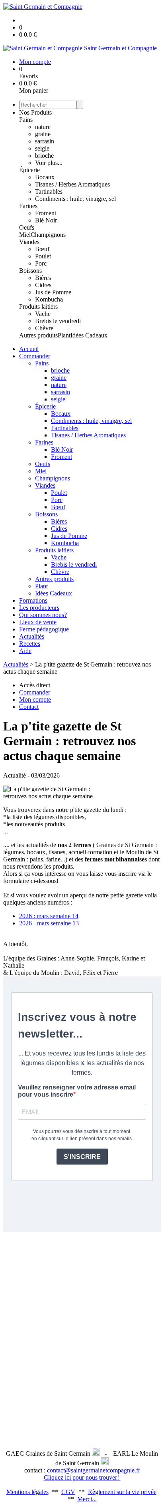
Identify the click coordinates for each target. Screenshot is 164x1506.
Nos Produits (35, 112)
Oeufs (26, 227)
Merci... (87, 1499)
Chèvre (44, 328)
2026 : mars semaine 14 (48, 916)
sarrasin (44, 141)
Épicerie (29, 170)
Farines (28, 205)
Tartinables (48, 191)
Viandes (29, 241)
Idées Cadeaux (88, 335)
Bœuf (42, 249)
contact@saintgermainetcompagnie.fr (93, 1470)
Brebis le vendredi (58, 320)
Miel (25, 234)
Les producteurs (39, 607)
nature (43, 126)
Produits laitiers (38, 306)
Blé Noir (46, 220)
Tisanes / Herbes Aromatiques (72, 184)
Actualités (31, 636)
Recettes (29, 643)
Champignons (48, 234)
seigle (42, 148)
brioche (44, 155)
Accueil (29, 348)
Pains (26, 119)
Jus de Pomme (53, 292)
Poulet (43, 256)
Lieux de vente (38, 622)
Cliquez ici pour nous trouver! (82, 1477)
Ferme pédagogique (44, 629)
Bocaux (45, 177)
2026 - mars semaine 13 (49, 923)
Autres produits (38, 335)
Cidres (43, 285)
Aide (25, 650)
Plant (64, 335)
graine (43, 134)
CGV (68, 1491)
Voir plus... (48, 162)
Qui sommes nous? (43, 614)
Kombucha (49, 299)
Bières (43, 277)
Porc (41, 263)
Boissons (30, 270)
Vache (43, 313)
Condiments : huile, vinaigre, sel (75, 198)
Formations (33, 600)
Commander (34, 356)
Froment (45, 213)
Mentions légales (27, 1491)
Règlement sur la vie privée (122, 1491)
